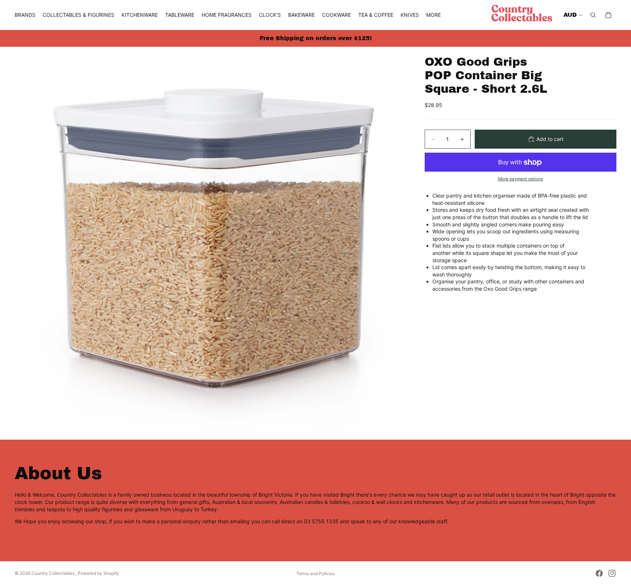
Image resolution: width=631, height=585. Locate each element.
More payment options (520, 178)
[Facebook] (599, 573)
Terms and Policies (316, 573)
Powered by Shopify (98, 573)
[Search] (593, 15)
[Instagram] (612, 573)
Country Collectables (53, 573)
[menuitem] (433, 15)
